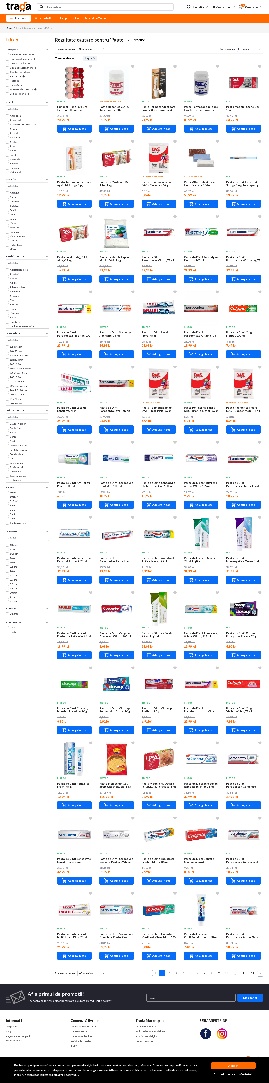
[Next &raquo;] (260, 974)
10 (226, 972)
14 (252, 972)
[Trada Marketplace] (18, 6)
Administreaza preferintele (233, 1074)
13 (244, 972)
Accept (233, 1065)
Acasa (10, 27)
